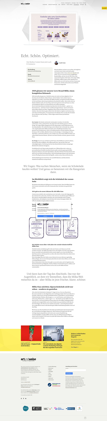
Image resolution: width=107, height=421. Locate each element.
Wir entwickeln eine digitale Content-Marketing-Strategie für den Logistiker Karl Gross (52, 345)
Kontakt (84, 2)
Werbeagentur (68, 2)
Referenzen (76, 4)
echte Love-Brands (72, 73)
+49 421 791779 (27, 382)
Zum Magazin (74, 347)
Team (77, 2)
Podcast (80, 2)
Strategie (45, 4)
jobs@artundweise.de (34, 392)
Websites (63, 4)
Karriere (63, 2)
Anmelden (68, 373)
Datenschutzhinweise (69, 387)
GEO (59, 4)
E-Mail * (67, 368)
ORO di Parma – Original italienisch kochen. (31, 345)
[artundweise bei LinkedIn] (25, 398)
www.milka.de (31, 81)
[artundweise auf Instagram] (21, 398)
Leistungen (74, 2)
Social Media (70, 4)
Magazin (82, 4)
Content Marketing (52, 4)
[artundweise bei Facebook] (23, 398)
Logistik (45, 342)
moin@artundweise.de (25, 387)
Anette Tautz (62, 63)
